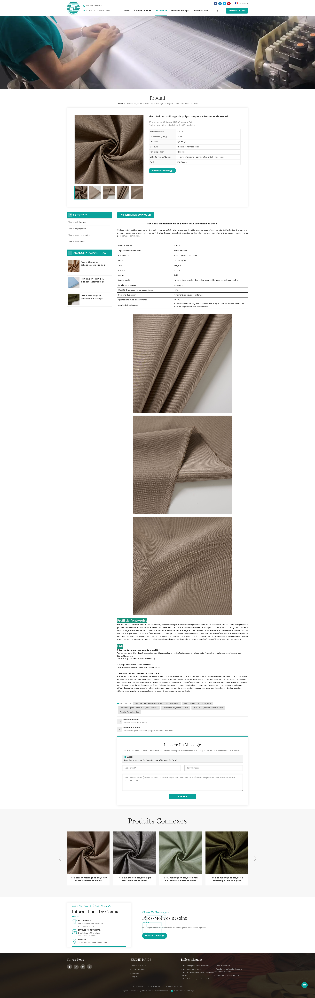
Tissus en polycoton (134, 103)
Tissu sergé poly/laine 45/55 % (227, 975)
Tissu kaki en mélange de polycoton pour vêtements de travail (150, 760)
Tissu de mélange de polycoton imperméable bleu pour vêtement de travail (226, 879)
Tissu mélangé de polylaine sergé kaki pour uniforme (93, 264)
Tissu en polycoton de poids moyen (208, 707)
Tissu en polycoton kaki (129, 712)
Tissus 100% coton (76, 241)
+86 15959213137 (97, 923)
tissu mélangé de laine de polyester (195, 966)
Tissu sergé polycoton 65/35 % (176, 707)
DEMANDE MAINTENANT (161, 170)
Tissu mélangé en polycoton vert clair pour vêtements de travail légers (88, 879)
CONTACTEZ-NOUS (138, 969)
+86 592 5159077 (97, 5)
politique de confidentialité (158, 991)
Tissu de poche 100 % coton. (192, 969)
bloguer (134, 977)
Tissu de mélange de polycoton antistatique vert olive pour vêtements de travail (93, 297)
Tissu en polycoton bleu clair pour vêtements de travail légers (92, 280)
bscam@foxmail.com (102, 10)
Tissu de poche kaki (223, 966)
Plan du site (135, 991)
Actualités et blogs (180, 10)
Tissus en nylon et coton (79, 235)
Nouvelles (135, 973)
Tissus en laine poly (77, 222)
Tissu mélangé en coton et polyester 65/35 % (139, 707)
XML (143, 991)
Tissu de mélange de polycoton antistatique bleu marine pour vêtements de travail (180, 879)
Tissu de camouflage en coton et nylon (197, 979)
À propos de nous (142, 10)
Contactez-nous (200, 10)
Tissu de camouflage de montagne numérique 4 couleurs (228, 970)
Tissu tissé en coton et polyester (197, 703)
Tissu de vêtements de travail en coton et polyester (157, 703)
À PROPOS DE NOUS (139, 966)
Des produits (161, 10)
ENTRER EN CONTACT (153, 936)
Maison (126, 10)
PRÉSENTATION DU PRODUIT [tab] (135, 215)
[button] (255, 858)
